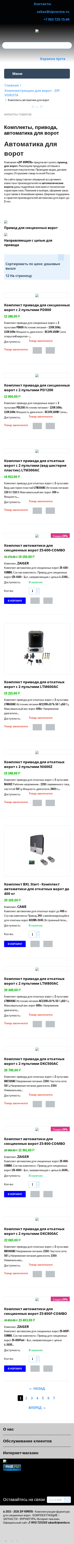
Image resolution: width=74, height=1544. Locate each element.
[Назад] (26, 107)
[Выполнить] (67, 1500)
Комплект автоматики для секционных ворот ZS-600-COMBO (34, 547)
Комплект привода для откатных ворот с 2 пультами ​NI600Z (34, 764)
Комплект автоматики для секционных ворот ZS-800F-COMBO (35, 1311)
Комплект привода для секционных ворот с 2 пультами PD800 (37, 307)
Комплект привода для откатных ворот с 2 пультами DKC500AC (34, 1061)
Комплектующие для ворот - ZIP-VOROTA (32, 92)
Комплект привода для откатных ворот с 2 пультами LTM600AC (34, 684)
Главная (12, 85)
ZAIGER (23, 563)
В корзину (15, 600)
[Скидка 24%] (37, 535)
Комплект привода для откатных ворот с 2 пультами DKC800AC (34, 1231)
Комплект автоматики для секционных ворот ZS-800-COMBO (34, 1141)
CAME (22, 906)
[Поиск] (69, 45)
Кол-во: (8, 591)
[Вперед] (47, 107)
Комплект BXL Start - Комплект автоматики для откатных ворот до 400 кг (36, 889)
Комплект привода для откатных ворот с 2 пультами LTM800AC (34, 981)
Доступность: (12, 341)
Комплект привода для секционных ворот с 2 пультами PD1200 (37, 387)
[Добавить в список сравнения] (50, 350)
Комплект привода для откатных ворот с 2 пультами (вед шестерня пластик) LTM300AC (35, 465)
